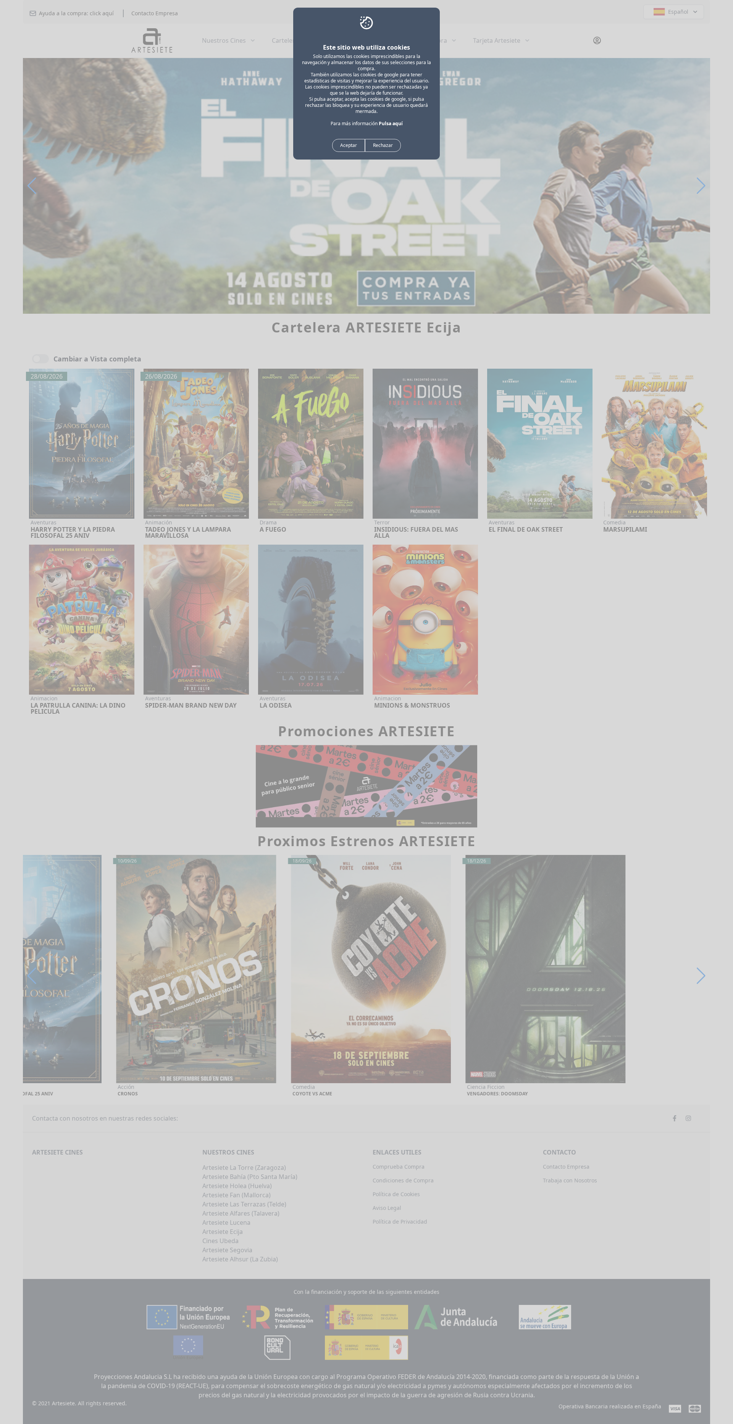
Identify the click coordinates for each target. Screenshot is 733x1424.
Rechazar (383, 145)
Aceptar (348, 145)
